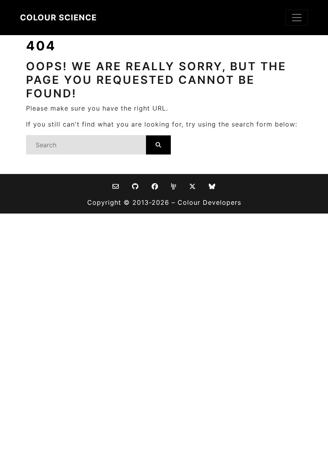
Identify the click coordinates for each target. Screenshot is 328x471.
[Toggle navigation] (297, 18)
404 (41, 45)
